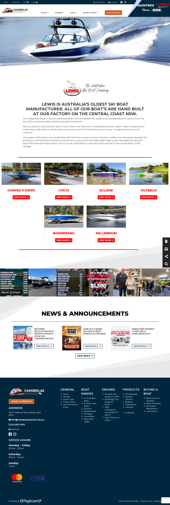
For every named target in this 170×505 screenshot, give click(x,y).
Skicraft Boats (90, 411)
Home (11, 77)
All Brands (129, 413)
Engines (108, 389)
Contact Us (16, 2)
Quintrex (87, 409)
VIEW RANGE (20, 197)
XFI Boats (88, 414)
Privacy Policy (69, 402)
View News (83, 356)
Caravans (129, 407)
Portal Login (68, 399)
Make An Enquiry (153, 403)
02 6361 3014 (100, 2)
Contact (66, 397)
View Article (43, 346)
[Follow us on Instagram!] (125, 2)
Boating (128, 402)
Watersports (130, 404)
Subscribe (15, 429)
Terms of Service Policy (129, 501)
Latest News (151, 411)
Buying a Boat (150, 391)
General (67, 389)
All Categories (131, 394)
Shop (72, 13)
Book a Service (113, 13)
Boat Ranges (87, 391)
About (6, 2)
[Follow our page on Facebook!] (121, 2)
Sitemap (157, 501)
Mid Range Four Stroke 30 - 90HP (112, 402)
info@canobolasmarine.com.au (27, 420)
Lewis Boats (89, 416)
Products (131, 389)
